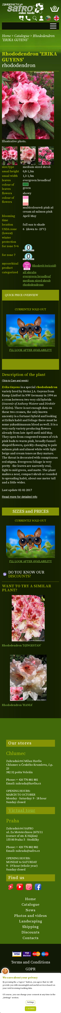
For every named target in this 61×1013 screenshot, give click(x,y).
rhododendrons (33, 285)
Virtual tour (21, 810)
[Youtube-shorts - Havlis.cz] (10, 889)
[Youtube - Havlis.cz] (19, 889)
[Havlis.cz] (23, 8)
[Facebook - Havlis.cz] (38, 889)
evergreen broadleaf (37, 276)
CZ (47, 17)
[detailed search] (21, 18)
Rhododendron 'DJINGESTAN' (21, 645)
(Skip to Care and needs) (15, 380)
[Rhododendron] (28, 618)
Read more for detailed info (19, 496)
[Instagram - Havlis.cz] (29, 889)
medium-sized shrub (37, 281)
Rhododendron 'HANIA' (17, 705)
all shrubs (29, 272)
